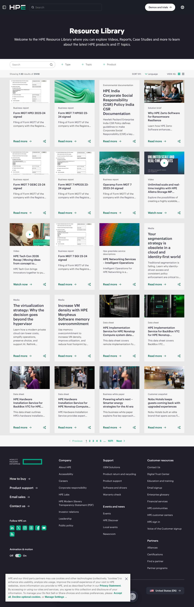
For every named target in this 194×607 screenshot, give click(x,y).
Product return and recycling (119, 474)
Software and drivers (115, 487)
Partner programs (157, 568)
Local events (110, 527)
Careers (63, 480)
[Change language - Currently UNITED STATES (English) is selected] (182, 7)
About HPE (65, 467)
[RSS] (12, 534)
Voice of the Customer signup (164, 528)
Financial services (157, 501)
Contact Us (153, 467)
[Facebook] (37, 527)
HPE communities (157, 508)
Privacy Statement (110, 585)
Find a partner (155, 561)
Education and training (160, 480)
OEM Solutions (111, 467)
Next (119, 440)
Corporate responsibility (73, 487)
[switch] (16, 556)
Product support (112, 480)
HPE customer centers (160, 514)
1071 (110, 440)
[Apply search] (51, 64)
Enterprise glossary (158, 494)
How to (18, 479)
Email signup (154, 487)
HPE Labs (64, 494)
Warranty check (112, 494)
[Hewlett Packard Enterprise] (17, 7)
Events (107, 513)
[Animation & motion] (18, 555)
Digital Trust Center (158, 474)
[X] (18, 527)
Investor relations (69, 511)
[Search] (33, 7)
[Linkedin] (12, 527)
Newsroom (109, 533)
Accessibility (66, 474)
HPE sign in (153, 521)
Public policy (66, 525)
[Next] (124, 440)
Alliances (152, 547)
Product (21, 488)
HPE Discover (110, 520)
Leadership (65, 518)
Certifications (155, 554)
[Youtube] (44, 527)
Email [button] (17, 497)
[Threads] (31, 527)
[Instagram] (24, 527)
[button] (126, 578)
